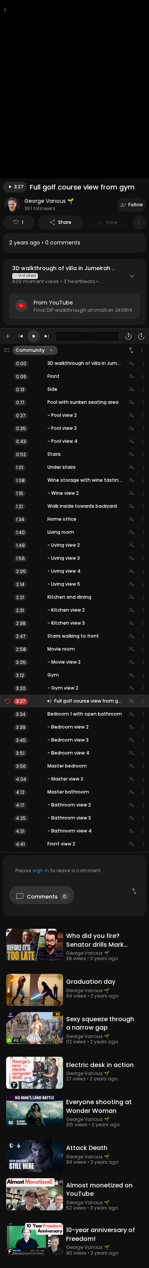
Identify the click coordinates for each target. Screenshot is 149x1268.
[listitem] (74, 243)
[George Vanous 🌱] (12, 205)
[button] (74, 292)
